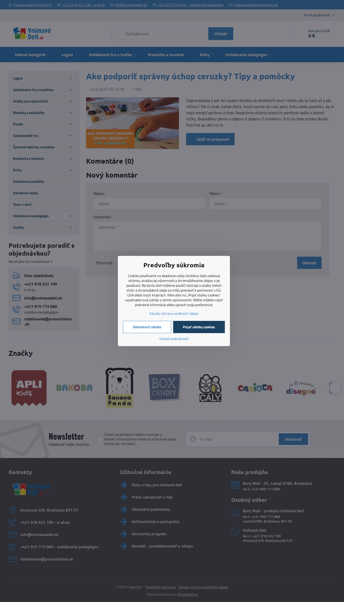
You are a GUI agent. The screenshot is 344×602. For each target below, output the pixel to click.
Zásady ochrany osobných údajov (174, 313)
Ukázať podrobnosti (174, 338)
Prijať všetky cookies (199, 327)
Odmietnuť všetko (147, 327)
